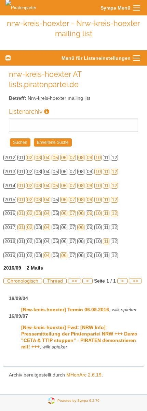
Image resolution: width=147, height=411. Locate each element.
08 (81, 157)
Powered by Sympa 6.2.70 (78, 400)
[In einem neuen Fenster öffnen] (46, 111)
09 (89, 157)
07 (72, 157)
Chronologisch (22, 281)
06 (64, 157)
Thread (55, 281)
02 (29, 157)
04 (47, 157)
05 (55, 157)
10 (98, 157)
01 (21, 185)
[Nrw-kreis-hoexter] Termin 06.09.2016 (65, 309)
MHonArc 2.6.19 (84, 375)
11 (106, 171)
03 (38, 157)
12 (114, 171)
